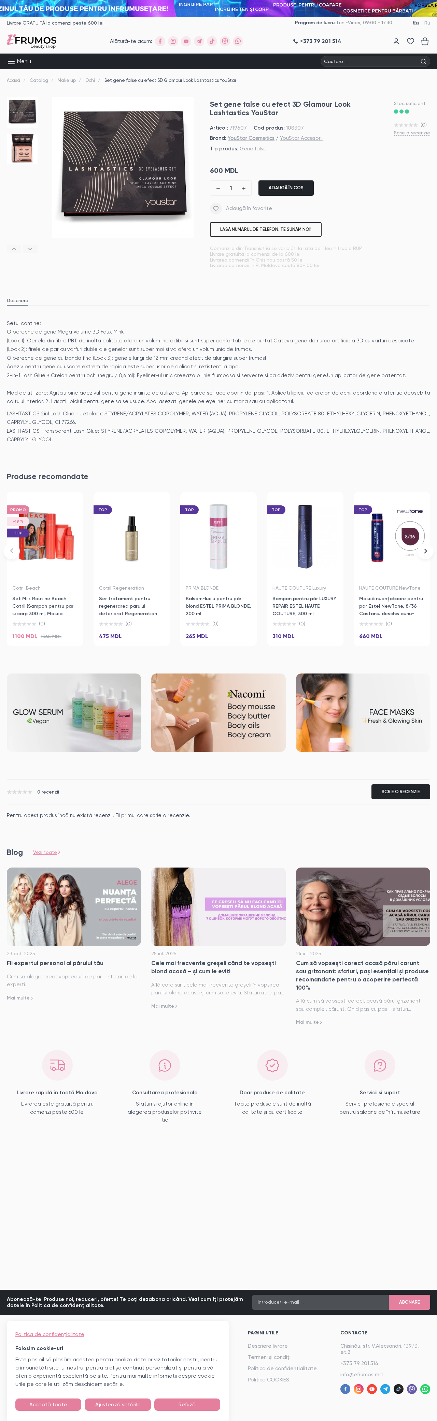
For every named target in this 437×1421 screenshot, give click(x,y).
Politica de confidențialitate (49, 1334)
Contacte (353, 1333)
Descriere (17, 300)
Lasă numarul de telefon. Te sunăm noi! (265, 229)
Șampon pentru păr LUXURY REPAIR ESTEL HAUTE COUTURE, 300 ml (304, 606)
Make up (67, 80)
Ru (427, 23)
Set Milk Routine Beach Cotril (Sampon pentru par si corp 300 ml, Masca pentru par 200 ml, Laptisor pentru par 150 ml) (44, 613)
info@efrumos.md (361, 1375)
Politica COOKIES (268, 1380)
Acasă (13, 80)
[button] (14, 249)
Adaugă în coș (286, 187)
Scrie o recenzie (412, 132)
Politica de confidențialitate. (67, 1305)
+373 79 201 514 (359, 1363)
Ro (416, 23)
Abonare (409, 1302)
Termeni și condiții (270, 1357)
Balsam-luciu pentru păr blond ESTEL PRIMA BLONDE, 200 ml (218, 606)
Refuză (187, 1405)
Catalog (39, 80)
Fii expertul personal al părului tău (55, 963)
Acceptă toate (48, 1405)
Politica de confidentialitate (282, 1368)
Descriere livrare (268, 1346)
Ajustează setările (118, 1405)
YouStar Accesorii (301, 138)
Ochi (90, 80)
